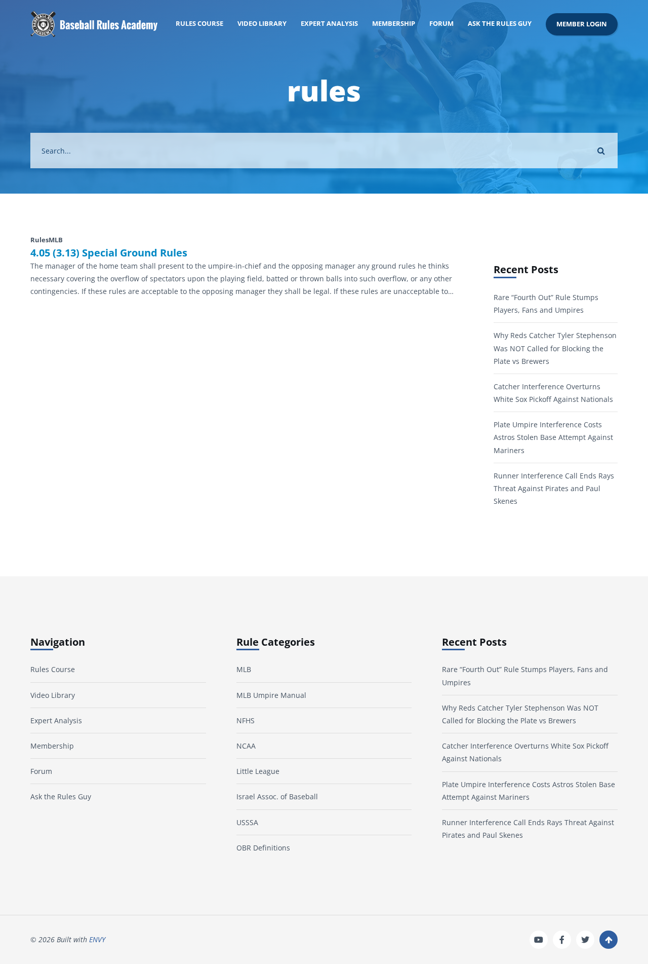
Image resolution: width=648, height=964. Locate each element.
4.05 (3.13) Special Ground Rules (108, 252)
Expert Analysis (329, 23)
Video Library (262, 23)
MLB (243, 669)
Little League (257, 771)
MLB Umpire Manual (271, 695)
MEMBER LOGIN (581, 24)
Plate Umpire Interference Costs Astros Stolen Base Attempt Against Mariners (553, 437)
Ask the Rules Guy (500, 23)
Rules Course (199, 23)
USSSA (247, 822)
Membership (393, 23)
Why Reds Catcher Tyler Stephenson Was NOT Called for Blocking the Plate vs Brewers (555, 347)
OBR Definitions (263, 847)
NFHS (245, 720)
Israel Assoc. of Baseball (277, 796)
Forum (441, 23)
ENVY (97, 939)
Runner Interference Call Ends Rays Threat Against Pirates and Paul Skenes (554, 488)
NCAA (246, 746)
